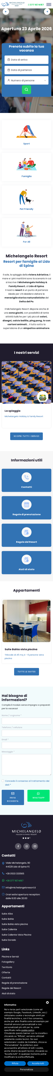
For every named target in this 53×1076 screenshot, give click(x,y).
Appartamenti (13, 906)
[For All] (26, 231)
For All (26, 241)
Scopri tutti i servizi (26, 436)
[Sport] (26, 132)
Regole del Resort (26, 542)
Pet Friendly (26, 209)
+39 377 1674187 (14, 880)
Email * (5, 739)
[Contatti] (26, 477)
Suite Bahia (8, 919)
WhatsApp (39, 797)
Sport (26, 143)
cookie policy (27, 1030)
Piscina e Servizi (10, 956)
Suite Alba (7, 913)
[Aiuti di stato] (26, 559)
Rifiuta (15, 1063)
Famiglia (27, 176)
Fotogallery (8, 961)
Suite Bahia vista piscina (21, 649)
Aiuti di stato (26, 569)
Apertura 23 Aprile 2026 (26, 29)
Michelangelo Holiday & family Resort (24, 416)
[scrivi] (35, 846)
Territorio (7, 967)
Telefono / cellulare (12, 727)
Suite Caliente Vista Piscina (16, 934)
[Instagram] (26, 846)
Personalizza (26, 1069)
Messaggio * (8, 751)
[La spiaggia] (26, 382)
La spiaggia (12, 411)
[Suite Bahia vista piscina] (26, 621)
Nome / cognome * (11, 715)
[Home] (13, 4)
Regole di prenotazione (27, 514)
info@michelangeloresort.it (21, 887)
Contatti (26, 487)
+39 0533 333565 (15, 873)
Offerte (6, 972)
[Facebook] (18, 846)
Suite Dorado (9, 940)
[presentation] (6, 11)
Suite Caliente (9, 929)
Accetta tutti (38, 1063)
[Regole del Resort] (26, 532)
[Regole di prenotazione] (26, 504)
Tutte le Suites (26, 671)
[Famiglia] (26, 165)
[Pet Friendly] (26, 198)
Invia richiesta (13, 799)
